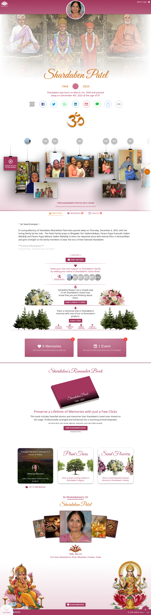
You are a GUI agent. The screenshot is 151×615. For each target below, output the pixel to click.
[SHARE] (108, 104)
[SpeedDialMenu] (145, 609)
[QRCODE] (32, 104)
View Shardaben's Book (75, 428)
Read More (75, 255)
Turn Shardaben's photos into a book (75, 203)
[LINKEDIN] (75, 104)
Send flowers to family (75, 302)
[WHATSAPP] (64, 104)
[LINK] (118, 104)
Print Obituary (77, 260)
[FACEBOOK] (42, 104)
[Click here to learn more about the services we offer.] (75, 550)
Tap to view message (37, 487)
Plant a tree (75, 321)
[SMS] (97, 104)
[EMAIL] (86, 104)
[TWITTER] (53, 104)
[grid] (75, 173)
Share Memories (77, 605)
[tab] (55, 213)
